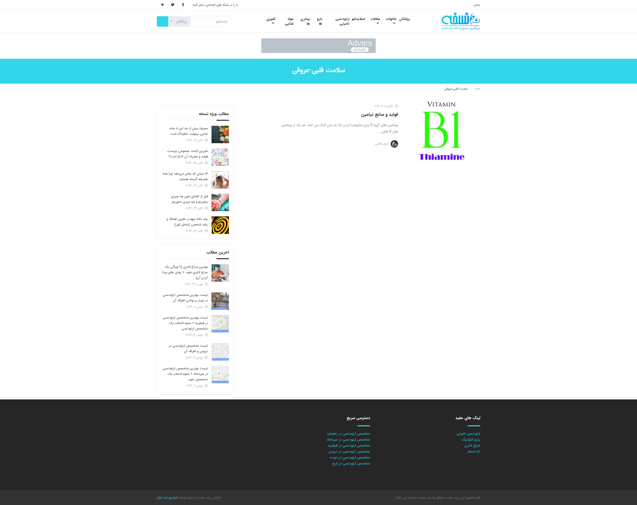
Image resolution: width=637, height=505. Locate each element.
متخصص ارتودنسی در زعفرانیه (348, 433)
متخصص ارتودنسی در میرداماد (348, 439)
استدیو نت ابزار (167, 497)
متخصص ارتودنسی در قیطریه (349, 445)
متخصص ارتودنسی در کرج (351, 463)
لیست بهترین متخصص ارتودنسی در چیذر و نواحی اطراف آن (185, 297)
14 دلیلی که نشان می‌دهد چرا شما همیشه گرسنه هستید (185, 176)
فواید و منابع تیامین (379, 114)
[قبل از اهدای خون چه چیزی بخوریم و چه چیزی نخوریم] (220, 202)
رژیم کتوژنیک (471, 439)
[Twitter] (172, 5)
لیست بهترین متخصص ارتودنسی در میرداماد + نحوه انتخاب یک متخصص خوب (185, 374)
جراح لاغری (472, 445)
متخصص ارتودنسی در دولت (350, 457)
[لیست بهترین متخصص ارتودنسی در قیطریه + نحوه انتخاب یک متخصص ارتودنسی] (220, 323)
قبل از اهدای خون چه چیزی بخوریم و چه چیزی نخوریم (189, 199)
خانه (477, 88)
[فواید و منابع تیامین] (441, 130)
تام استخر (473, 451)
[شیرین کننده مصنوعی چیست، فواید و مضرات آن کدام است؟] (220, 157)
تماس (476, 4)
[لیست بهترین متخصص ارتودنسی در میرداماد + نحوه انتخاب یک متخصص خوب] (220, 374)
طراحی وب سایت (208, 497)
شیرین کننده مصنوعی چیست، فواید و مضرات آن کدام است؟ (187, 153)
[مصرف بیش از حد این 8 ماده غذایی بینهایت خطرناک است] (220, 134)
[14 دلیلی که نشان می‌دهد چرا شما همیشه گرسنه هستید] (220, 180)
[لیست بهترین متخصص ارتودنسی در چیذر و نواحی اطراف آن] (220, 301)
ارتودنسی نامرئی (468, 433)
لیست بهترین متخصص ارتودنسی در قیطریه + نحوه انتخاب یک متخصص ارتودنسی (185, 323)
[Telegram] (162, 5)
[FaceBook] (183, 5)
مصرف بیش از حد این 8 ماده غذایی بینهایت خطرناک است (188, 131)
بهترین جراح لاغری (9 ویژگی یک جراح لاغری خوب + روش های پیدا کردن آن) (185, 272)
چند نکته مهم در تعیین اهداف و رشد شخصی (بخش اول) (187, 221)
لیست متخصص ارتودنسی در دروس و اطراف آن (188, 348)
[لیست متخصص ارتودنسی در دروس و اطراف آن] (220, 352)
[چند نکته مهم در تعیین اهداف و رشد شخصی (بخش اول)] (220, 225)
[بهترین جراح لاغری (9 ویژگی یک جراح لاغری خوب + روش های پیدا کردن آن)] (220, 273)
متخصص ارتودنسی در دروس (349, 451)
